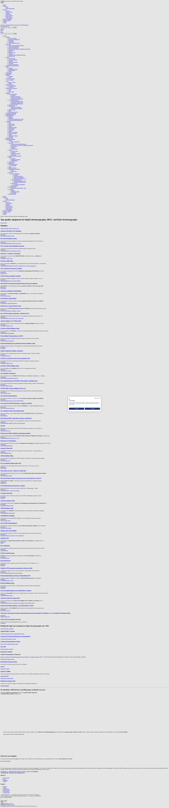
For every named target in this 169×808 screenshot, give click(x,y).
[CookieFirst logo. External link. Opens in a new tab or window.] (69, 399)
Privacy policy (97, 398)
